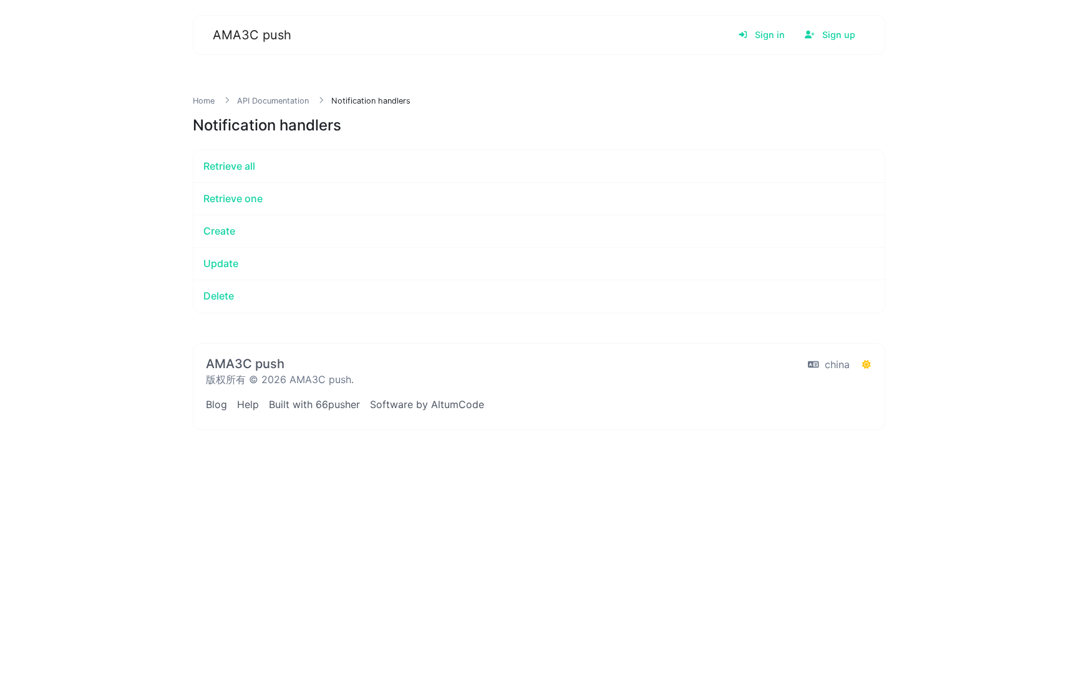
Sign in (768, 34)
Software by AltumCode (427, 404)
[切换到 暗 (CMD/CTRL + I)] (866, 364)
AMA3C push (252, 34)
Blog (216, 404)
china (836, 364)
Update (220, 263)
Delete (218, 296)
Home (204, 100)
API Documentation (273, 100)
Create (219, 231)
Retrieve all (229, 166)
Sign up (837, 34)
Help (248, 404)
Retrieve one (233, 198)
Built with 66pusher (314, 404)
